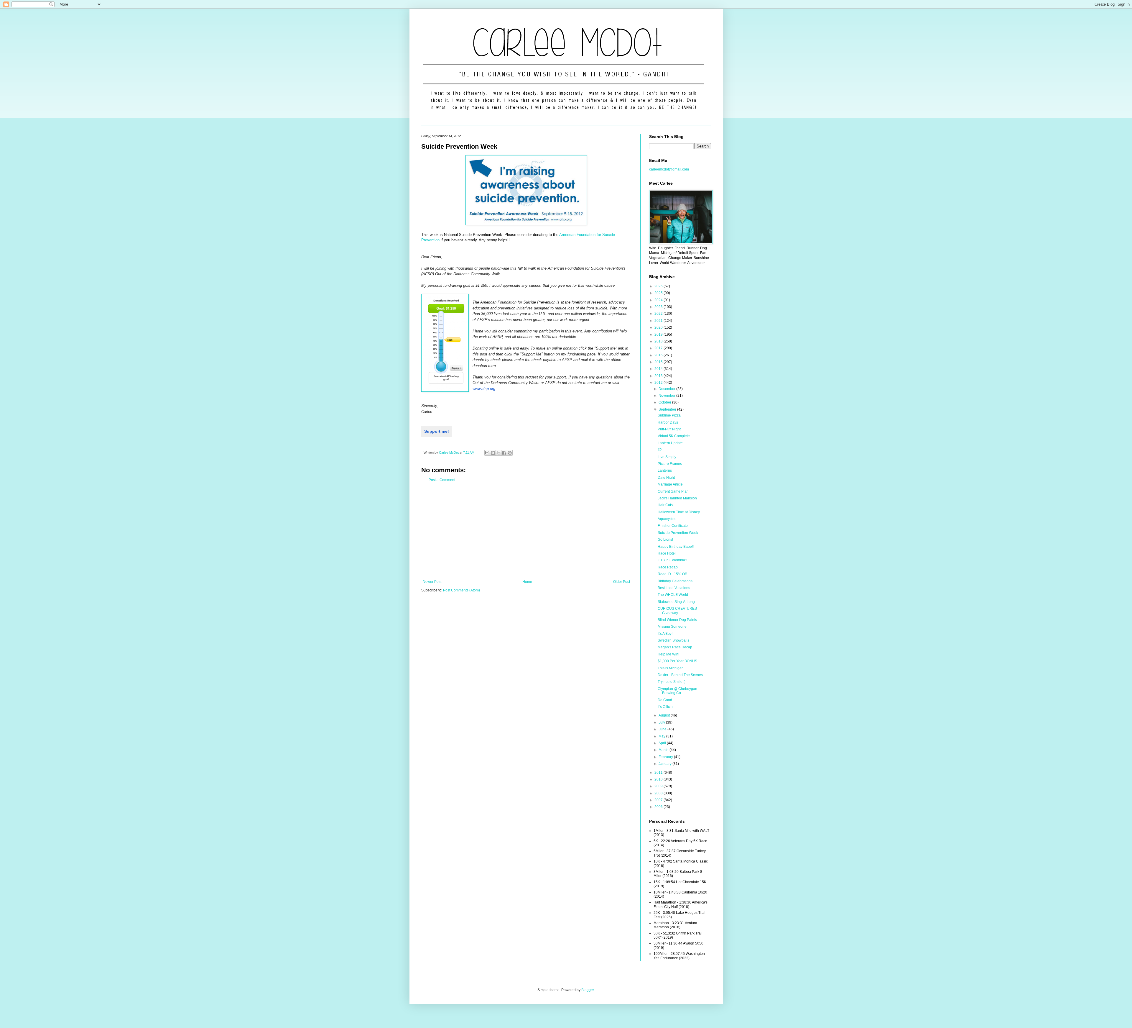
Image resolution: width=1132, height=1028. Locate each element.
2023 (659, 307)
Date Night (666, 478)
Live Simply (667, 457)
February (666, 757)
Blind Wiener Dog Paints (677, 620)
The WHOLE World (673, 595)
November (667, 396)
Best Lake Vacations (674, 588)
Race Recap (668, 567)
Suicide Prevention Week (678, 533)
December (667, 389)
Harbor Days (668, 422)
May (662, 736)
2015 (659, 362)
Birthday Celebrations (675, 581)
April (663, 743)
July (662, 722)
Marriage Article (670, 484)
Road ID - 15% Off (672, 574)
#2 (660, 450)
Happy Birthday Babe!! (676, 547)
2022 (659, 313)
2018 (659, 341)
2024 (659, 300)
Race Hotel (667, 553)
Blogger (587, 990)
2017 (659, 348)
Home (527, 582)
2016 (659, 355)
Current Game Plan (673, 491)
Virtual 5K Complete (674, 436)
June (663, 729)
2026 (659, 286)
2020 (659, 327)
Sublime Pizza (669, 415)
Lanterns (665, 470)
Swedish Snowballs (673, 640)
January (665, 764)
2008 (659, 793)
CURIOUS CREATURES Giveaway (677, 610)
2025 (659, 293)
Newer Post (432, 582)
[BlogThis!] (493, 453)
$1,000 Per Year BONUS (677, 661)
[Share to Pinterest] (510, 453)
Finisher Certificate (673, 526)
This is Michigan (671, 668)
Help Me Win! (668, 654)
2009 (659, 786)
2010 (659, 779)
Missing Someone (672, 626)
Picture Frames (670, 464)
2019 (659, 334)
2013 (659, 376)
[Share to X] (498, 453)
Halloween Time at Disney (679, 512)
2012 (659, 383)
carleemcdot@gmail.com (669, 169)
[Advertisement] (526, 531)
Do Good (665, 700)
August (665, 715)
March (664, 750)
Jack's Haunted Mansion (677, 498)
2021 (659, 321)
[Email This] (487, 453)
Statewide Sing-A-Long (676, 602)
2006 (659, 807)
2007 (659, 800)
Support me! (436, 431)
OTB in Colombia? (672, 560)
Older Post (621, 582)
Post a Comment (442, 480)
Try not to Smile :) (671, 682)
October (665, 402)
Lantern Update (670, 443)
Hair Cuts (665, 505)
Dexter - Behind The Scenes (680, 675)
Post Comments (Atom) (461, 590)
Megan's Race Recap (675, 647)
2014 (659, 369)
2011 (659, 772)
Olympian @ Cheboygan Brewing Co (677, 691)
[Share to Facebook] (504, 453)
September (668, 409)
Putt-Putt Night (669, 429)
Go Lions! (665, 539)
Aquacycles (667, 519)
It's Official (666, 707)
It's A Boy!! (665, 634)
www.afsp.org (484, 388)
